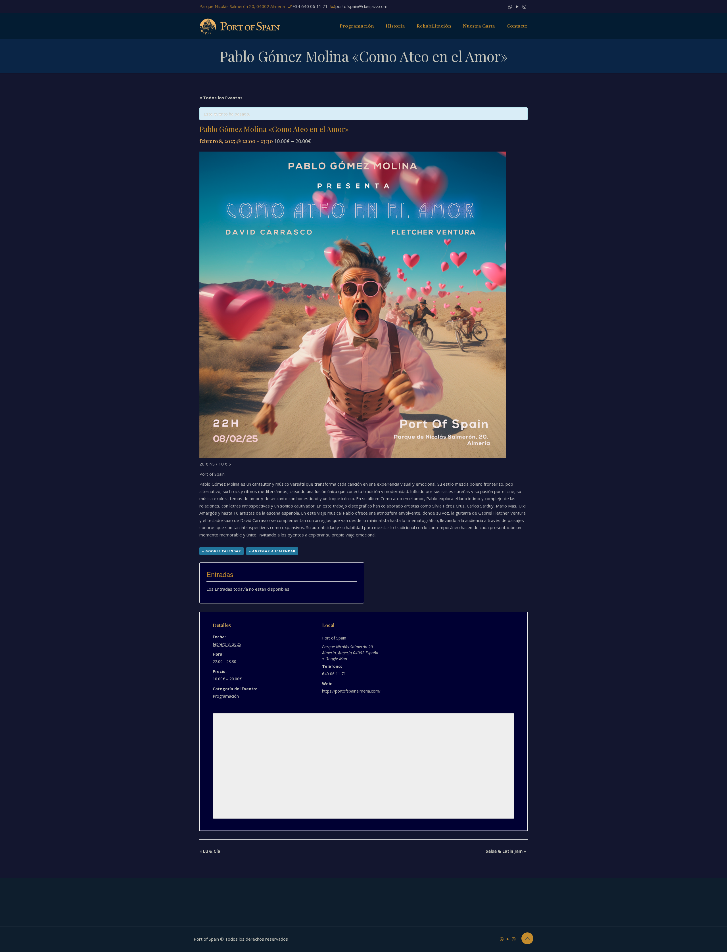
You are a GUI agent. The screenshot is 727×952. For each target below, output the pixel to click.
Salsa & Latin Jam (506, 851)
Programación (226, 696)
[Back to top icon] (527, 938)
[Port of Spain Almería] (240, 26)
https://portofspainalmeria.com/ (351, 691)
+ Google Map (334, 658)
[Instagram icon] (524, 6)
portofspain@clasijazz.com (361, 6)
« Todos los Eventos (221, 97)
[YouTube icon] (517, 6)
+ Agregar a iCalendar (272, 551)
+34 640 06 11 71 (310, 6)
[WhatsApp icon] (510, 6)
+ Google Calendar (221, 551)
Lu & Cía (209, 851)
